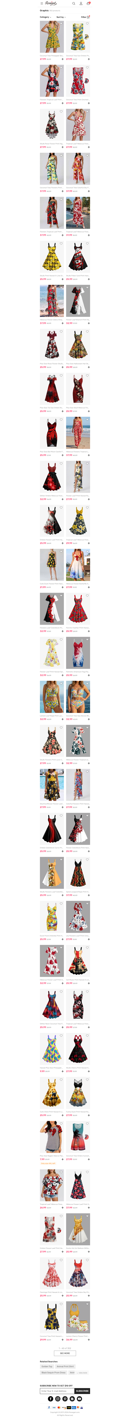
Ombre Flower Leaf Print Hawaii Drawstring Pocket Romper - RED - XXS (52, 1248)
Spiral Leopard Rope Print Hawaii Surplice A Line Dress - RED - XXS (78, 892)
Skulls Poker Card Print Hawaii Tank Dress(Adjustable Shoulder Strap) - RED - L (78, 276)
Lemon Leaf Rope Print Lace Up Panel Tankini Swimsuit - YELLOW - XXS (52, 716)
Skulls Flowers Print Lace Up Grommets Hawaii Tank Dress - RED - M (52, 760)
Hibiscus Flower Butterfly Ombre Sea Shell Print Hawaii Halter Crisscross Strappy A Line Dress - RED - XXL (78, 584)
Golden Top (47, 1366)
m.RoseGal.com (53, 3)
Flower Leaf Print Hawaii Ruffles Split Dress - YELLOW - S (78, 496)
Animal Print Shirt (65, 1366)
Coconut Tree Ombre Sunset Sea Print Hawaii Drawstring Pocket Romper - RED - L (78, 1156)
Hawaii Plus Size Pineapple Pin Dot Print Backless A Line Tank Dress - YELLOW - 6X (52, 1068)
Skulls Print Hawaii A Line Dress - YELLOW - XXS (52, 276)
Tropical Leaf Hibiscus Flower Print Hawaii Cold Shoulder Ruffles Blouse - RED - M (52, 1204)
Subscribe (82, 1391)
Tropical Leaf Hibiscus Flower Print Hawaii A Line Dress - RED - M (78, 232)
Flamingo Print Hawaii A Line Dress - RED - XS (52, 1292)
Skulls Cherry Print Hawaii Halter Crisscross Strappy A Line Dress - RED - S (78, 1068)
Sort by (60, 17)
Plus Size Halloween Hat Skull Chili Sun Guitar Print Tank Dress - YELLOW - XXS (78, 364)
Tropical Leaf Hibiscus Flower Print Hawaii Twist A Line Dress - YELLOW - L (78, 540)
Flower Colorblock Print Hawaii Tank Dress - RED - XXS (78, 848)
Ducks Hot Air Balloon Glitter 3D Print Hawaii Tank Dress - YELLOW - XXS (78, 1248)
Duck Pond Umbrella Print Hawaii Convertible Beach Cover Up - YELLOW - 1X (52, 936)
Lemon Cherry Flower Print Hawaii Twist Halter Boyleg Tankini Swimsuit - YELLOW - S (78, 1336)
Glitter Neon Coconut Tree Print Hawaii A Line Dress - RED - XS (52, 1024)
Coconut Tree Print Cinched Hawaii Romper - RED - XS (78, 100)
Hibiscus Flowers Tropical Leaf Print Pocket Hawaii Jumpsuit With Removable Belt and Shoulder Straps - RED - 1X (78, 452)
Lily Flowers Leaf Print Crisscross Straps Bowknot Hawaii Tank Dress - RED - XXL (78, 936)
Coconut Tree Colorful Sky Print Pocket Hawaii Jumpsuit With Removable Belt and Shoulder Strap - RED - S (78, 188)
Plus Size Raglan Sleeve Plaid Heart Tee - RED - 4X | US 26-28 (52, 1156)
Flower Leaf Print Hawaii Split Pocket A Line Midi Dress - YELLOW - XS (52, 672)
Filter (83, 17)
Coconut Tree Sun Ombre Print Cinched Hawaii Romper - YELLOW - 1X (78, 56)
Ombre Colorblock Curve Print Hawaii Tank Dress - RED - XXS (52, 848)
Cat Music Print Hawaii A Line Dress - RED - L (78, 980)
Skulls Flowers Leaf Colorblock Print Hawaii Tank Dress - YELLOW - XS (52, 892)
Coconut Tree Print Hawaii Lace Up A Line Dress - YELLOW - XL (52, 1336)
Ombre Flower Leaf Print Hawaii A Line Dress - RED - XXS (52, 540)
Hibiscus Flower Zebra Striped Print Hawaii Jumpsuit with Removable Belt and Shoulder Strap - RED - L (52, 320)
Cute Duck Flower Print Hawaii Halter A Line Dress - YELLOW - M (52, 584)
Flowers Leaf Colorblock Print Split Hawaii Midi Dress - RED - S (52, 628)
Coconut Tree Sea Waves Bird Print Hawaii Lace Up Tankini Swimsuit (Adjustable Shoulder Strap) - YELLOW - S (78, 716)
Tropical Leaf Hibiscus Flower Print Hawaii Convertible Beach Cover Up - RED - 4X (78, 1024)
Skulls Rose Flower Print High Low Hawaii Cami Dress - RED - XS (52, 144)
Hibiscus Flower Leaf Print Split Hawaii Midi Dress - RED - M (52, 980)
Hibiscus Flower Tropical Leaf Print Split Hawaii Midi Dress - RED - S (78, 760)
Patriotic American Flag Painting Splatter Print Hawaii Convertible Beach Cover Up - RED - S (78, 672)
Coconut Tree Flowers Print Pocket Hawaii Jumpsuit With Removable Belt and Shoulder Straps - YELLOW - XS (52, 188)
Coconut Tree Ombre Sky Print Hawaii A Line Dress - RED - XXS (78, 1292)
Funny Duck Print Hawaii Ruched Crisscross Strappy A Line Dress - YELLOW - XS (78, 1112)
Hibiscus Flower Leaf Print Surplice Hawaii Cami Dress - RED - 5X (78, 1204)
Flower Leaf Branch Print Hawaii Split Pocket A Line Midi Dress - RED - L (78, 320)
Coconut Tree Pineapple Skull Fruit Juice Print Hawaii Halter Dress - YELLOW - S (52, 56)
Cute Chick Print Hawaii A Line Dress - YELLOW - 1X (52, 1112)
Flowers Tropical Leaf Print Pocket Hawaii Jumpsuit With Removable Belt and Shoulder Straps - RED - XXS (52, 232)
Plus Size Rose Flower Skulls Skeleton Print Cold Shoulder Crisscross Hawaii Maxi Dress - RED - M (52, 364)
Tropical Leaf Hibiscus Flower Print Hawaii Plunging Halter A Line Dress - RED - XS (78, 144)
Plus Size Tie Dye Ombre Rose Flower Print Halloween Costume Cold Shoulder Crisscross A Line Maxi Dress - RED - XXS (52, 408)
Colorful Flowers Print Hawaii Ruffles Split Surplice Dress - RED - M (78, 804)
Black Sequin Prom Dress (53, 1372)
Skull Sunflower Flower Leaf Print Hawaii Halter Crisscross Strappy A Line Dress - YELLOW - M (52, 804)
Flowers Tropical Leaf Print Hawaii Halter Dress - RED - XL (52, 100)
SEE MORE (65, 1353)
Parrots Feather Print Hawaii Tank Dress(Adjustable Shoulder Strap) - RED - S (78, 628)
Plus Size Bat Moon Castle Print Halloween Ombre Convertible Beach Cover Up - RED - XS (52, 452)
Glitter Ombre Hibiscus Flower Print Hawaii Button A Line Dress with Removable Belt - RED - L (52, 496)
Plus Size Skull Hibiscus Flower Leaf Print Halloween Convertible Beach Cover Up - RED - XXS (78, 408)
